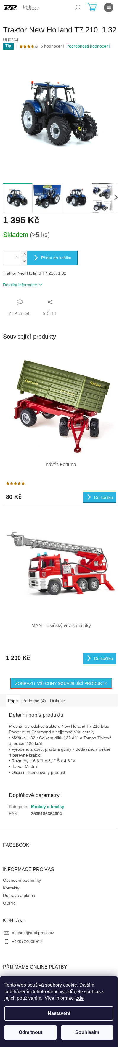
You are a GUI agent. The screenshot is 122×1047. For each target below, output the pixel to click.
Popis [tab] (13, 700)
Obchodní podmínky (22, 880)
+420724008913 (27, 941)
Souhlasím (87, 1032)
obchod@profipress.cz (33, 932)
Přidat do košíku (56, 257)
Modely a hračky (47, 806)
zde (80, 998)
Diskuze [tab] (57, 700)
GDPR (9, 903)
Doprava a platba (19, 895)
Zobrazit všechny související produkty (61, 683)
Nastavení (59, 1013)
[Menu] (109, 7)
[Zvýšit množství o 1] (24, 254)
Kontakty (11, 888)
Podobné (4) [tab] (34, 700)
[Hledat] (78, 7)
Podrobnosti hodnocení (88, 46)
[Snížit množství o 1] (24, 261)
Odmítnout (30, 1032)
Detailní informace (20, 284)
